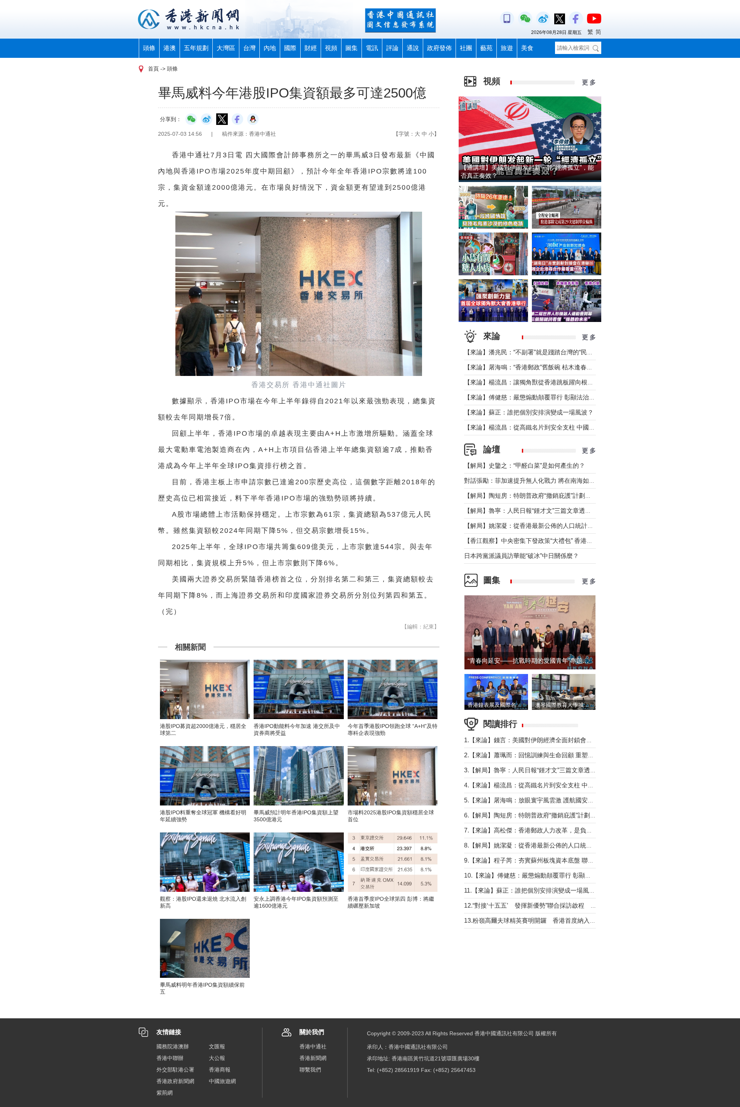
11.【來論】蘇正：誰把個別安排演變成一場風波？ (532, 890)
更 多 (589, 82)
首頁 (153, 69)
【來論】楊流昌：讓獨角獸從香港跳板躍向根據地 (532, 382)
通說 (413, 48)
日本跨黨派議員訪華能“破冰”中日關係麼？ (521, 556)
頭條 (149, 48)
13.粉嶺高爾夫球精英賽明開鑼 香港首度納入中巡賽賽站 (542, 920)
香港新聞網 (312, 1058)
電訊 (372, 48)
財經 (310, 48)
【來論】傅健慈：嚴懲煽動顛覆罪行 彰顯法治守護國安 (539, 397)
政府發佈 (439, 48)
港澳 (169, 48)
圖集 (351, 48)
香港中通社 (312, 1046)
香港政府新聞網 (175, 1081)
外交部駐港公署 (175, 1070)
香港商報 (219, 1070)
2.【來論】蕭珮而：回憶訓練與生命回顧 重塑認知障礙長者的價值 (553, 755)
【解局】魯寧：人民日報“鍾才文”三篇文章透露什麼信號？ (543, 510)
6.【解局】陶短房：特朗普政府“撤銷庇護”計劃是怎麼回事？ (545, 815)
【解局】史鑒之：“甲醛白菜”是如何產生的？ (524, 465)
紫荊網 (164, 1093)
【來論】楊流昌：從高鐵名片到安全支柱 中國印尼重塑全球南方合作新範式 (566, 427)
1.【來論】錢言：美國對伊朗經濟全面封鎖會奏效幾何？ (540, 740)
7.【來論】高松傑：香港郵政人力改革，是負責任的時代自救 (546, 830)
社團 (466, 48)
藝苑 (486, 48)
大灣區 (226, 48)
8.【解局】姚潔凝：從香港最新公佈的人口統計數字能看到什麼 (550, 845)
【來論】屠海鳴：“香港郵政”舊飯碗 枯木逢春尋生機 (534, 367)
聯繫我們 (310, 1070)
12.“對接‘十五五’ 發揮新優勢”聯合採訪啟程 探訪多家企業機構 (552, 905)
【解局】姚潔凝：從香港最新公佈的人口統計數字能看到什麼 (547, 525)
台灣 (249, 48)
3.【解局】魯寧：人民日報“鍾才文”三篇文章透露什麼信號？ (545, 770)
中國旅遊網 (222, 1081)
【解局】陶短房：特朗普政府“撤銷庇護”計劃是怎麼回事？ (543, 495)
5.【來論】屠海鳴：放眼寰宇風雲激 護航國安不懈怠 (535, 800)
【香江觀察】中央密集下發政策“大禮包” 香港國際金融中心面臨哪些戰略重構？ (571, 540)
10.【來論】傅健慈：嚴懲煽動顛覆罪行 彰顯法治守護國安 (543, 875)
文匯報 (217, 1046)
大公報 (217, 1058)
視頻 (331, 48)
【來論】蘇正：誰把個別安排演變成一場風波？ (529, 412)
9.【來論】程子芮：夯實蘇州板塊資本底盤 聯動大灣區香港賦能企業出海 (563, 860)
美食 (527, 48)
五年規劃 (196, 48)
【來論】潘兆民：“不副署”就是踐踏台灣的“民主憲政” (535, 352)
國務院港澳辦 (172, 1046)
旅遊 (507, 48)
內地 (270, 48)
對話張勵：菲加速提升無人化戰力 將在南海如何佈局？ (539, 480)
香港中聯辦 (169, 1058)
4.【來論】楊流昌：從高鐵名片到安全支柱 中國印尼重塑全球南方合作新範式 (569, 785)
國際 (290, 48)
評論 (392, 48)
